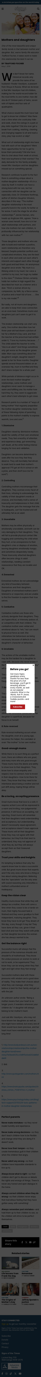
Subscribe (17, 707)
